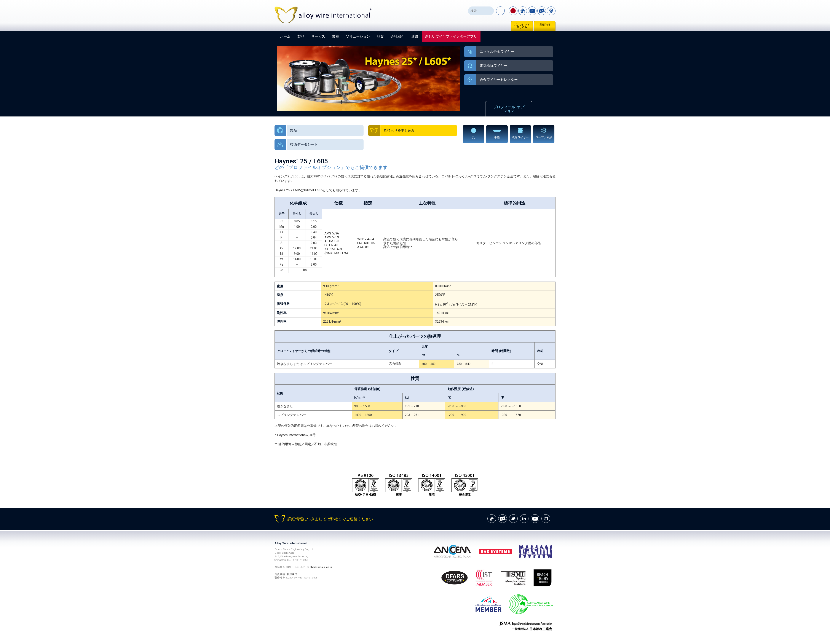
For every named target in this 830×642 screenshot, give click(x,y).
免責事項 (280, 574)
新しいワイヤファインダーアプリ (451, 36)
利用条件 (292, 574)
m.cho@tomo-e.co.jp (319, 567)
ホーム (285, 36)
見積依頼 (545, 24)
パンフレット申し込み (522, 26)
